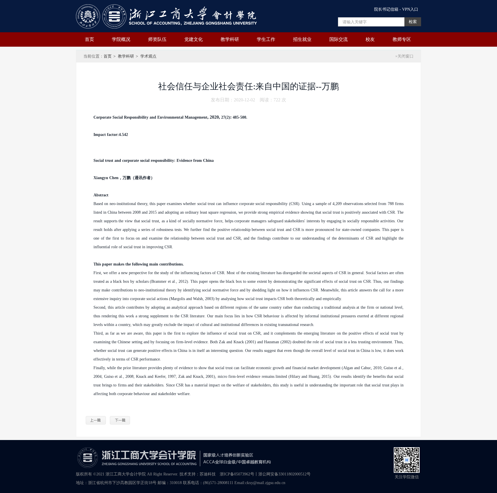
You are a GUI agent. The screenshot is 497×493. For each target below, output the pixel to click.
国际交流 (338, 39)
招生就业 (302, 39)
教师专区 (402, 39)
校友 (370, 39)
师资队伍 (157, 39)
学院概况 (121, 39)
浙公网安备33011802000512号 (284, 474)
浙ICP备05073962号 (237, 474)
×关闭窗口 (404, 56)
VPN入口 (410, 9)
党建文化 (193, 39)
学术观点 (148, 56)
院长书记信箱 (386, 9)
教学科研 (230, 39)
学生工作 (266, 39)
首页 (89, 39)
